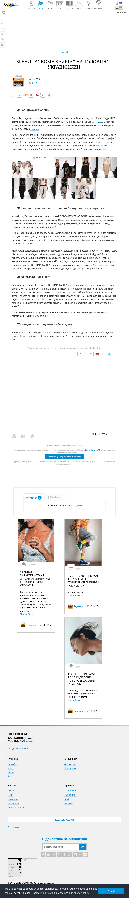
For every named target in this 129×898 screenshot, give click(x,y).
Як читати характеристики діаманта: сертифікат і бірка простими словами (35, 579)
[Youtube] (69, 854)
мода (47, 332)
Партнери (13, 798)
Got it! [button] (111, 891)
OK (82, 846)
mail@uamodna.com (18, 748)
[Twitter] (48, 854)
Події (10, 794)
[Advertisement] (64, 34)
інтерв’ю (34, 128)
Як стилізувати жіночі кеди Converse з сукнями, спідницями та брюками (83, 580)
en (117, 3)
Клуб (66, 798)
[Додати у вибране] (33, 434)
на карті (30, 741)
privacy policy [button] (81, 893)
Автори (11, 790)
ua (117, 7)
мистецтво (97, 121)
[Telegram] (80, 854)
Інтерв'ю (12, 763)
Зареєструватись (65, 819)
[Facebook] (43, 854)
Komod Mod (70, 794)
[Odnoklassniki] (64, 854)
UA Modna (33, 497)
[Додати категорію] (24, 434)
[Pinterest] (59, 854)
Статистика (13, 827)
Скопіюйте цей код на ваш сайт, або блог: (64, 456)
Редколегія (13, 802)
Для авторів (70, 763)
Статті (64, 52)
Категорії (121, 12)
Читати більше (27, 613)
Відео (11, 771)
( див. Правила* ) (92, 450)
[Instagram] (75, 854)
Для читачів (70, 767)
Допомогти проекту (18, 807)
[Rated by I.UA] (30, 862)
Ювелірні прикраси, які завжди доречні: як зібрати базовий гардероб (81, 679)
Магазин (68, 802)
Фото (10, 776)
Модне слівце (71, 790)
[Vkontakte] (53, 854)
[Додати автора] (15, 434)
